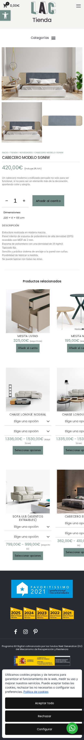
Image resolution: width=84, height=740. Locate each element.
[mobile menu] (78, 6)
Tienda (14, 152)
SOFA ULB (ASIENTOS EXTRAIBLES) (28, 518)
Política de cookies (35, 691)
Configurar (44, 729)
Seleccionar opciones (28, 450)
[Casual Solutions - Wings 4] (42, 73)
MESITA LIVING (28, 336)
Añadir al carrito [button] (28, 348)
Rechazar (44, 716)
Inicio (5, 152)
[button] (5, 15)
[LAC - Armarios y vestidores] (43, 5)
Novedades (26, 152)
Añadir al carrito (48, 201)
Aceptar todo (44, 703)
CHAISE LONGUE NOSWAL (27, 414)
